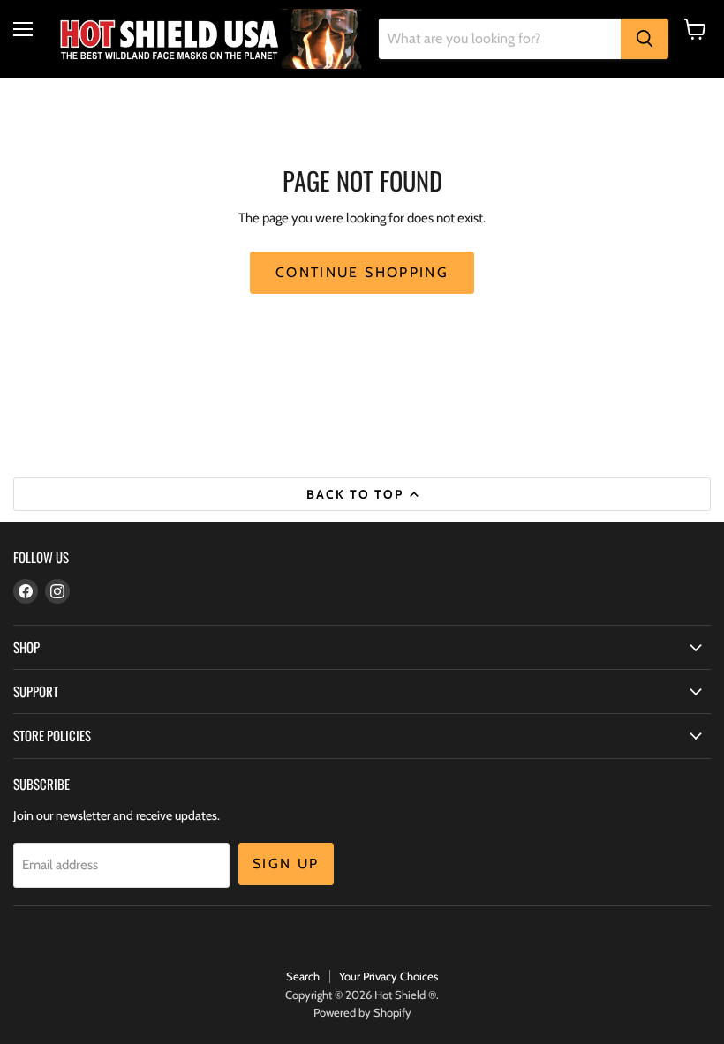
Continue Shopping (362, 272)
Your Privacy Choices (388, 976)
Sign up (286, 863)
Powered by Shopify (362, 1012)
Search (303, 976)
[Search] (644, 39)
